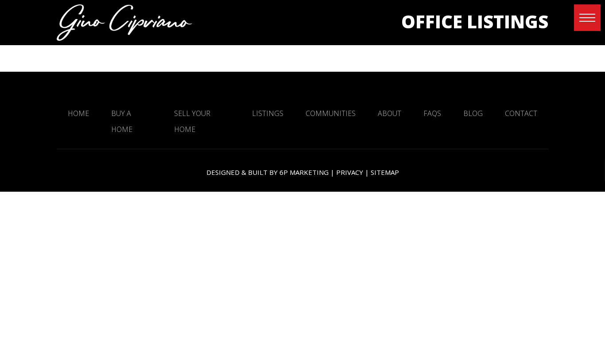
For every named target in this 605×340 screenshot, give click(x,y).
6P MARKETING (304, 172)
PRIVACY (349, 172)
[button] (587, 17)
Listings (267, 113)
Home (78, 113)
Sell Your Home (192, 121)
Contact (521, 113)
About (389, 113)
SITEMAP (385, 172)
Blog (473, 113)
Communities (331, 113)
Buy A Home (121, 121)
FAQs (432, 113)
